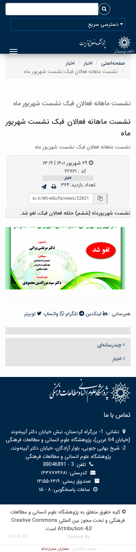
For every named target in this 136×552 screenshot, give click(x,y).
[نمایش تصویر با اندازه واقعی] (65, 258)
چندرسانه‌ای (109, 345)
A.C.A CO (18, 536)
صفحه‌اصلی (113, 63)
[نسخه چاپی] (54, 187)
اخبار (87, 63)
